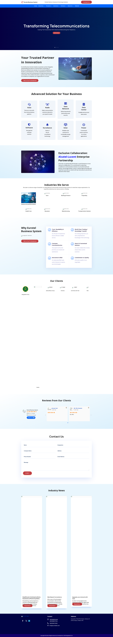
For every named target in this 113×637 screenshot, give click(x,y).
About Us (70, 6)
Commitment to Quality (82, 257)
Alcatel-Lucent (67, 156)
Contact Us (86, 2)
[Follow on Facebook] (22, 620)
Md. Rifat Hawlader (56, 408)
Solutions (55, 6)
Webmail (77, 6)
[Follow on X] (26, 620)
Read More (27, 605)
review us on (30, 417)
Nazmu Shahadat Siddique (80, 408)
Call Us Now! (56, 33)
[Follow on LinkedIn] (29, 621)
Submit (27, 473)
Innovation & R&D (57, 257)
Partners (63, 6)
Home (35, 6)
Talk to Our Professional (29, 80)
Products (48, 6)
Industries (40, 6)
